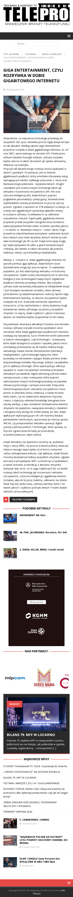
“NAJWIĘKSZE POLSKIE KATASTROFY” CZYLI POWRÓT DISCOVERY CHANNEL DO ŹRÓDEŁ (43, 840)
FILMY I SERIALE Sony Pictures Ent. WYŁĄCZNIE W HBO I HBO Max (40, 860)
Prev (8, 677)
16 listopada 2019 (15, 89)
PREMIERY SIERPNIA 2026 (17, 811)
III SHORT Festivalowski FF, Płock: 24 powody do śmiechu (35, 766)
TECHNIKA (30, 54)
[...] (54, 748)
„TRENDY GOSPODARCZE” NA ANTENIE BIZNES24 (31, 771)
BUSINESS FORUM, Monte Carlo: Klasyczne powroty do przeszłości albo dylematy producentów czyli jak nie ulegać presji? (35, 792)
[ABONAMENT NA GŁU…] (10, 519)
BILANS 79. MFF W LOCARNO (32, 734)
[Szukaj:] (36, 43)
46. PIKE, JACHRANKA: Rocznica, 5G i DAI (43, 532)
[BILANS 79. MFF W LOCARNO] (36, 714)
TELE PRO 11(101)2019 (23, 499)
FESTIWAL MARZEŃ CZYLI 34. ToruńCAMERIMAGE (31, 783)
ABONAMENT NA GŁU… (33, 515)
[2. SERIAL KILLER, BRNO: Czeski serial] (10, 553)
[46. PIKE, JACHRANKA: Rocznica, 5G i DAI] (10, 536)
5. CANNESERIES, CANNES (34, 819)
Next (65, 677)
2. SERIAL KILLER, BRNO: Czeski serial (42, 549)
